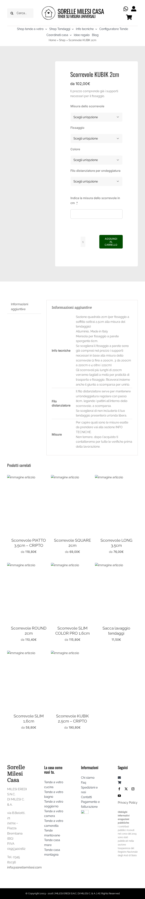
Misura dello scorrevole (87, 106)
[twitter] (126, 788)
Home (52, 40)
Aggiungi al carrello (111, 241)
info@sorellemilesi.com (24, 867)
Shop (62, 40)
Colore (75, 149)
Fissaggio (77, 128)
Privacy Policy (127, 802)
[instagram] (132, 788)
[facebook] (119, 788)
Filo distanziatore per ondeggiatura (95, 171)
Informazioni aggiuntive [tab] (19, 306)
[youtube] (119, 795)
